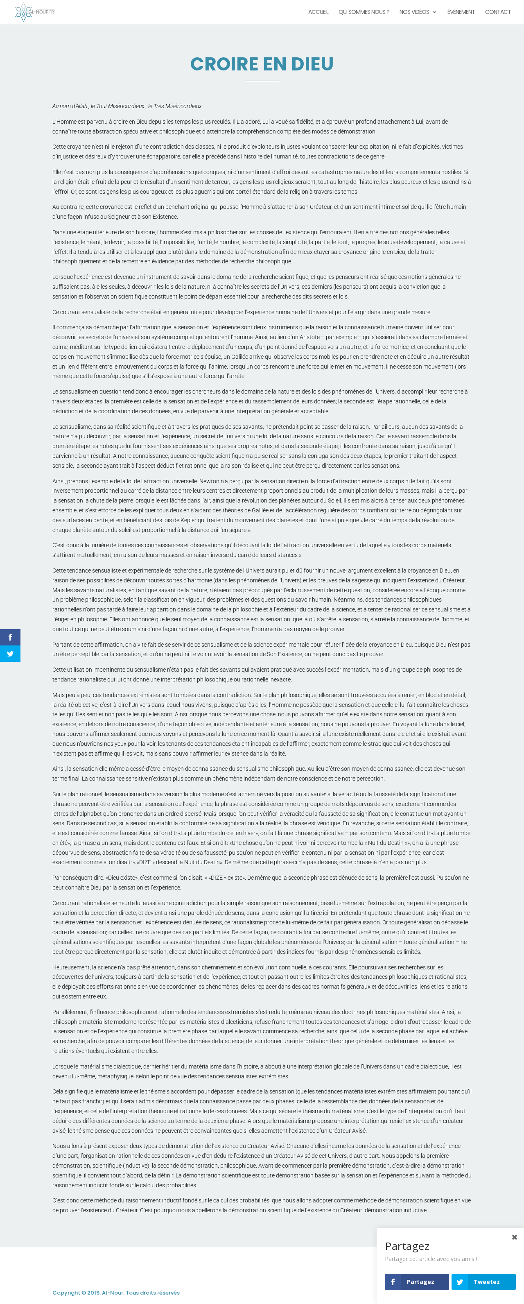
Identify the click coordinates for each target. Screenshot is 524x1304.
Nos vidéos (414, 12)
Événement (461, 12)
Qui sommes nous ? (364, 12)
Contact (498, 12)
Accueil (318, 12)
